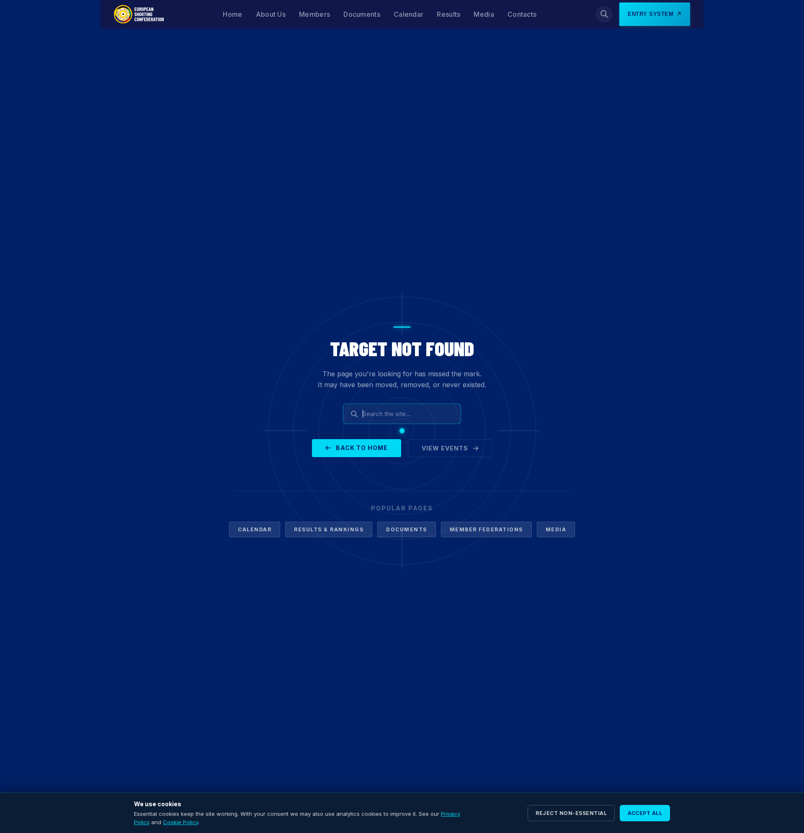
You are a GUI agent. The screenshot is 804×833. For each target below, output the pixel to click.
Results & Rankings (328, 529)
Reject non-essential (571, 813)
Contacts (522, 14)
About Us (271, 14)
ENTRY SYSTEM (650, 14)
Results (448, 14)
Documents (361, 14)
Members (314, 14)
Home (232, 14)
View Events (446, 448)
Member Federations (486, 529)
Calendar (408, 14)
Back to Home (361, 447)
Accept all (645, 813)
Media (484, 14)
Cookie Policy (180, 822)
